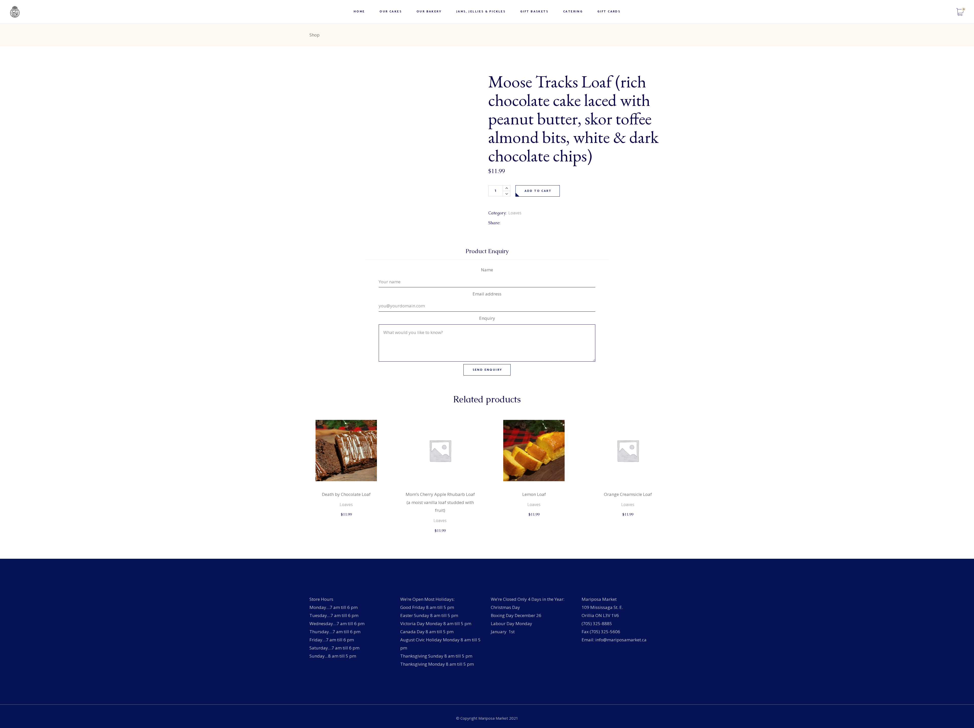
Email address (487, 294)
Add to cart (538, 191)
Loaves (514, 213)
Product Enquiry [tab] (487, 251)
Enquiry (487, 318)
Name (487, 270)
